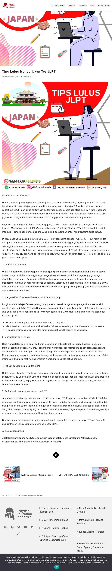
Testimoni (82, 5)
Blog (12, 495)
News (92, 5)
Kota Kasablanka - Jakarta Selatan (91, 509)
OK (56, 567)
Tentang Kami (58, 5)
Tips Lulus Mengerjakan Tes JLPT (30, 495)
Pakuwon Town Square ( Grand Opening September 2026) (90, 547)
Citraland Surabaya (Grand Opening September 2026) (54, 538)
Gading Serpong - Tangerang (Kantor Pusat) (55, 509)
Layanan (71, 5)
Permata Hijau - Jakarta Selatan (90, 521)
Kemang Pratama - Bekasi (55, 527)
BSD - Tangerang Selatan (55, 519)
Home (4, 495)
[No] (108, 562)
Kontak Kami (104, 5)
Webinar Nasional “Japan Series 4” (37, 474)
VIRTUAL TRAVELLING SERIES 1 (75, 474)
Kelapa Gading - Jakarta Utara (90, 533)
